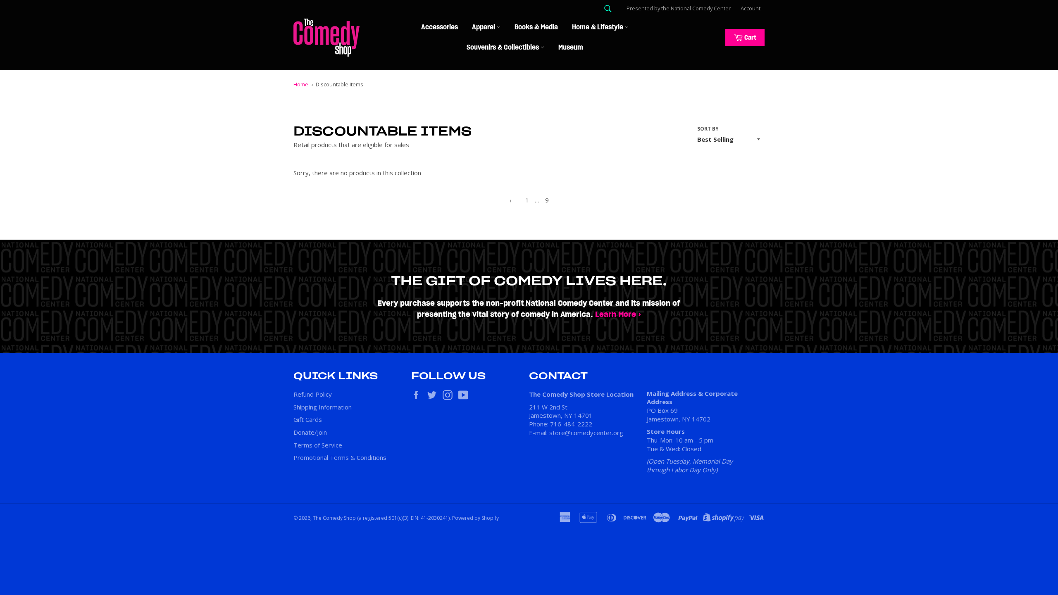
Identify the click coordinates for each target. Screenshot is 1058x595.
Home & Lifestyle (598, 27)
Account (750, 8)
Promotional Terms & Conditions (339, 457)
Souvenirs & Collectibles (504, 47)
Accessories (439, 27)
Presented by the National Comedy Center (679, 8)
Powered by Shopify (475, 517)
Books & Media (536, 27)
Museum (570, 47)
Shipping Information (322, 407)
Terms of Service (317, 445)
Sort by (708, 129)
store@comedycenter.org (586, 432)
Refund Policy (312, 394)
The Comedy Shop (334, 517)
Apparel (484, 27)
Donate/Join (310, 432)
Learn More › (618, 315)
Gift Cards (307, 419)
